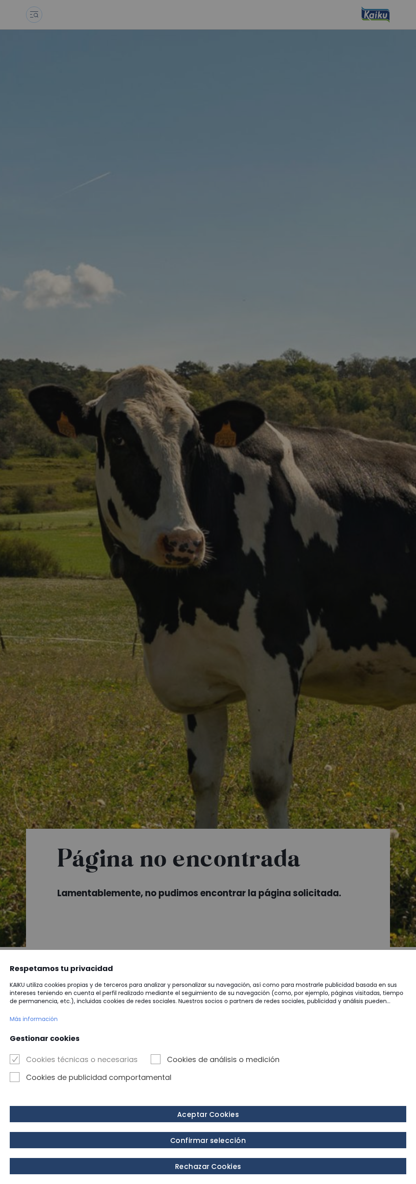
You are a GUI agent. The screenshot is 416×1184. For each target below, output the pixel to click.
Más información (34, 1019)
